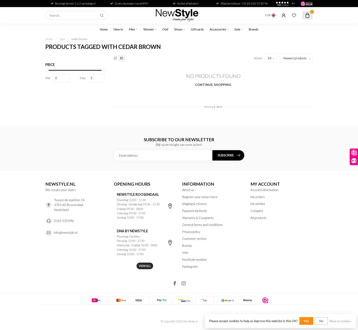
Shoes (178, 29)
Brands (253, 29)
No (321, 321)
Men (132, 29)
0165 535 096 (64, 221)
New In (118, 29)
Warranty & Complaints (198, 218)
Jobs (185, 252)
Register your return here (200, 197)
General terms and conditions (202, 224)
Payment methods (194, 211)
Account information (264, 190)
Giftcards (197, 29)
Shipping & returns (194, 204)
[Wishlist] (294, 15)
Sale (237, 29)
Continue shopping (213, 84)
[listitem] (265, 300)
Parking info (190, 266)
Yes (306, 321)
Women (148, 29)
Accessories (218, 29)
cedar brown (79, 39)
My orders (257, 197)
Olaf (165, 29)
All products (258, 218)
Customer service (194, 238)
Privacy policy (191, 232)
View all (145, 266)
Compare (256, 211)
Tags (62, 39)
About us (188, 190)
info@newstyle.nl (65, 232)
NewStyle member (194, 259)
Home (104, 29)
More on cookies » (340, 321)
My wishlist (257, 204)
